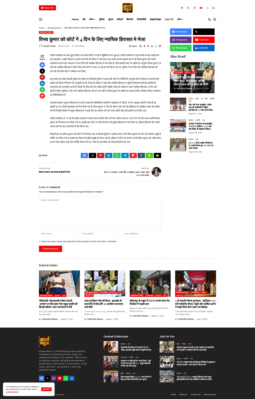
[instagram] (194, 7)
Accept (46, 389)
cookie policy (12, 392)
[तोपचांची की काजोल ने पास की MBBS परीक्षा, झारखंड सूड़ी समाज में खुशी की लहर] (111, 347)
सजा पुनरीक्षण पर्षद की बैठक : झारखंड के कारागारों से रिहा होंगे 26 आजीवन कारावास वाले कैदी (103, 304)
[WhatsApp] (207, 7)
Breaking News (54, 28)
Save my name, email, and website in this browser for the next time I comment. (79, 241)
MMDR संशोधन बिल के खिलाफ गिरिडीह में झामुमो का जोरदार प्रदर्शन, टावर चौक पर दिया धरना (196, 363)
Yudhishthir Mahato (184, 88)
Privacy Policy (210, 394)
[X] (188, 7)
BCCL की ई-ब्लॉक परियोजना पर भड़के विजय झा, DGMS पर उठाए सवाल (201, 145)
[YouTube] (200, 7)
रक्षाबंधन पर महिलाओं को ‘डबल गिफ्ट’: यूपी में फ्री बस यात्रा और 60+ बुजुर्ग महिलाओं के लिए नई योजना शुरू (136, 363)
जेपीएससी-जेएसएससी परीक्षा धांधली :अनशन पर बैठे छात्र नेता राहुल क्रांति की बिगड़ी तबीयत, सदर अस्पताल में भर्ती (58, 304)
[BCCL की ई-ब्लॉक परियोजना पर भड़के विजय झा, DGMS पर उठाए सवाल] (178, 144)
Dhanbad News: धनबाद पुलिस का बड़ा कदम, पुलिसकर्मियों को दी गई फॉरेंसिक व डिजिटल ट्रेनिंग (194, 378)
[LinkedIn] (213, 7)
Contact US (196, 394)
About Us (183, 394)
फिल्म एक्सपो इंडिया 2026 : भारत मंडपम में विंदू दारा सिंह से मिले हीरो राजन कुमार (136, 378)
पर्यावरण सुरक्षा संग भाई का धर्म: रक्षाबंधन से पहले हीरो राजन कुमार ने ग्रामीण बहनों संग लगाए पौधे (195, 348)
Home (41, 28)
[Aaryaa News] (127, 8)
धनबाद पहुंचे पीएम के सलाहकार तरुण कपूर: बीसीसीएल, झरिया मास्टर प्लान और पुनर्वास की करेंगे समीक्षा (191, 82)
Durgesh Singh (49, 46)
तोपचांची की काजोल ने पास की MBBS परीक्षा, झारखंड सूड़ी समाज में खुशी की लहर (136, 348)
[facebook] (181, 7)
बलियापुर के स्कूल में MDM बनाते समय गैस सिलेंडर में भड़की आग (150, 302)
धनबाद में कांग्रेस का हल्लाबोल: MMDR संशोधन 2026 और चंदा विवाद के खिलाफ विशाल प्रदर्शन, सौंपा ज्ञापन (201, 127)
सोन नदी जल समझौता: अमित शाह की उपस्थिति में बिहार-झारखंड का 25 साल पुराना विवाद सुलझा (201, 108)
